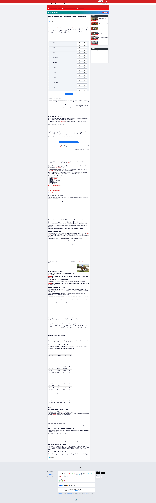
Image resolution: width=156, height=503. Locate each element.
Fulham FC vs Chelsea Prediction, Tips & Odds (97, 52)
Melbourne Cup (60, 463)
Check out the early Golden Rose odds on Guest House (69, 142)
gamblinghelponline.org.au (84, 490)
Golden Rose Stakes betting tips (71, 27)
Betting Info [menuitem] (81, 8)
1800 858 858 (76, 490)
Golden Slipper (63, 121)
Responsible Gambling (61, 493)
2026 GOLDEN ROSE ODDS (54, 190)
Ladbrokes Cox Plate (80, 155)
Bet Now (68, 93)
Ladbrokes (62, 412)
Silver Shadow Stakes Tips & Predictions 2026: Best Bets (98, 50)
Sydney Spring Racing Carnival (59, 146)
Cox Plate (85, 463)
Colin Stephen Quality (51, 170)
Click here (50, 276)
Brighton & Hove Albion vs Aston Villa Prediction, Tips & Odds (99, 59)
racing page (54, 414)
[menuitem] (49, 3)
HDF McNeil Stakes (81, 261)
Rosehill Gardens (54, 178)
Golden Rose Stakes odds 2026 (53, 27)
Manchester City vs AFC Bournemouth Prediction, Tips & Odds (98, 57)
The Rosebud (56, 259)
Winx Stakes (70, 146)
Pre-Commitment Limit (69, 493)
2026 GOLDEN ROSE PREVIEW (54, 185)
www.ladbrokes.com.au (51, 1)
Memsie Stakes (92, 463)
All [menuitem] (50, 8)
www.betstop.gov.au (61, 496)
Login (101, 1)
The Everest (88, 463)
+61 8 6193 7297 (51, 474)
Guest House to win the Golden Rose (64, 138)
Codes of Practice (85, 493)
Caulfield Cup (81, 463)
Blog (49, 6)
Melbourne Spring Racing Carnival (66, 463)
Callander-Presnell (58, 167)
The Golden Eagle (71, 162)
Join (106, 1)
